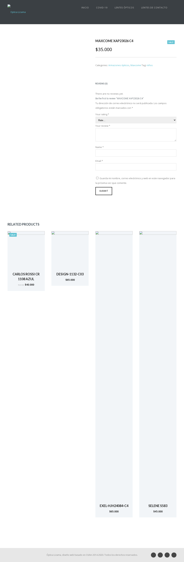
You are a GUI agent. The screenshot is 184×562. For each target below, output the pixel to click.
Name (99, 147)
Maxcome (135, 65)
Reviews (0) (101, 83)
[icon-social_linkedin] (154, 555)
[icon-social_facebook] (168, 555)
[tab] (103, 84)
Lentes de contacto (154, 7)
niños (150, 65)
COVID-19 (101, 7)
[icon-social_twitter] (173, 555)
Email (99, 160)
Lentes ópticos (124, 7)
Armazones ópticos (118, 65)
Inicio (85, 7)
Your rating (102, 114)
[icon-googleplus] (161, 555)
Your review (102, 125)
